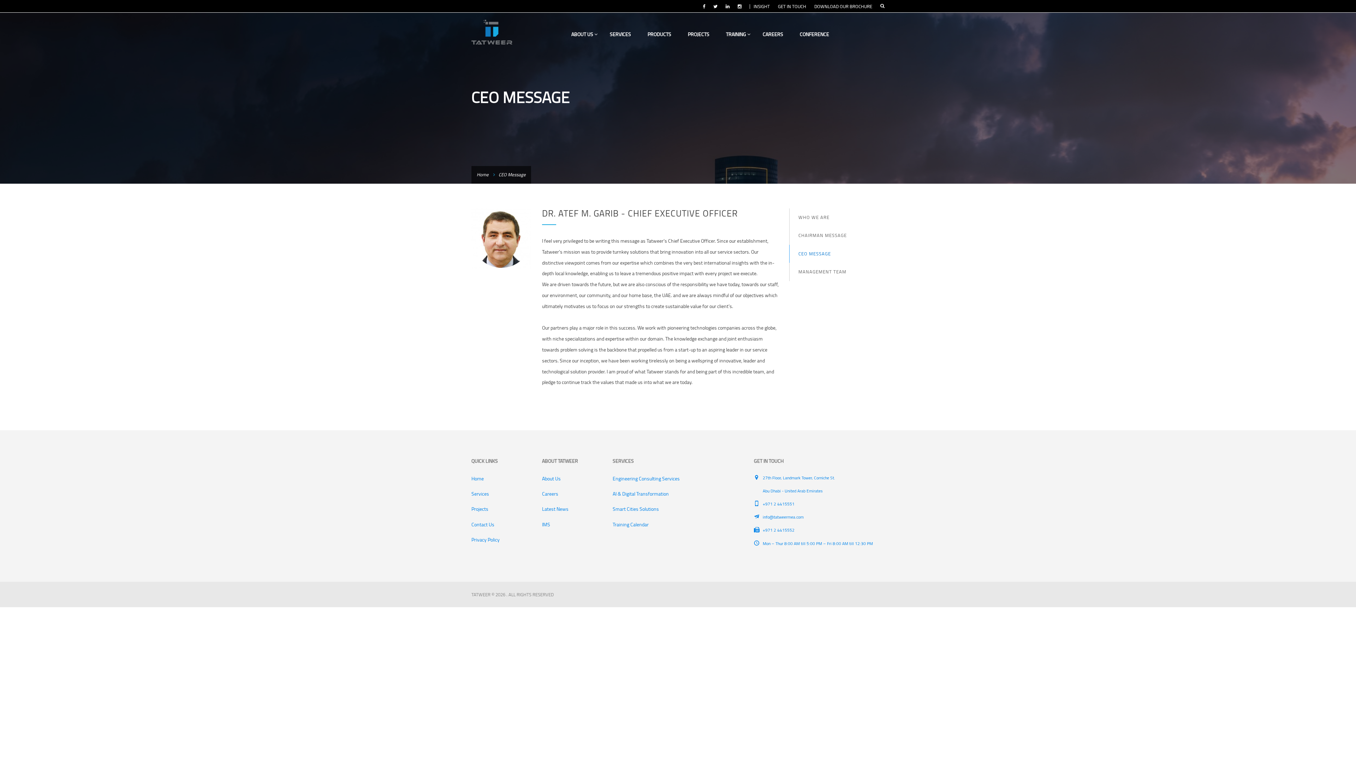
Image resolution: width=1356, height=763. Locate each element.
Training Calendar (631, 524)
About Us (582, 34)
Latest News (555, 509)
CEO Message (814, 253)
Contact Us (482, 524)
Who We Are (813, 217)
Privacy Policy (485, 539)
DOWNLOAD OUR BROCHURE (843, 6)
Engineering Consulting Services (646, 478)
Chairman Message (822, 235)
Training (736, 34)
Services (620, 34)
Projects (698, 34)
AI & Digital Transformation (641, 493)
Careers (773, 34)
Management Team (822, 271)
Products (659, 34)
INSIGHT (762, 6)
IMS (546, 524)
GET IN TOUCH (792, 6)
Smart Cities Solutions (636, 509)
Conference (814, 34)
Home (483, 174)
